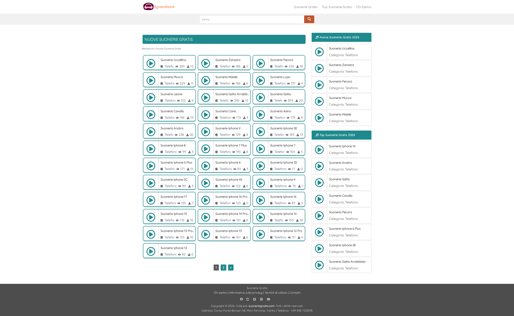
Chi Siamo (363, 7)
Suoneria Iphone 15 (174, 214)
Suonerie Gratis (305, 7)
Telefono (171, 66)
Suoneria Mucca (172, 77)
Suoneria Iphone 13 (228, 231)
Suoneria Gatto (280, 94)
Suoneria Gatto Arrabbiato (232, 94)
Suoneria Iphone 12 (174, 248)
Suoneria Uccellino (173, 60)
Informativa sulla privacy (245, 292)
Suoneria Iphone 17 (174, 197)
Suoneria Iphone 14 (283, 214)
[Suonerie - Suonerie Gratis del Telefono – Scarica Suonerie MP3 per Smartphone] (162, 7)
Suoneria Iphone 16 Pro (231, 197)
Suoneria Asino (280, 111)
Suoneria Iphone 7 (282, 145)
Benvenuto (148, 48)
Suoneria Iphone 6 (228, 162)
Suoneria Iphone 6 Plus (176, 162)
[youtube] (248, 299)
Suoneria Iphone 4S (228, 179)
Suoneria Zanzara (227, 60)
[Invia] (309, 19)
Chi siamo (220, 292)
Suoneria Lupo (280, 77)
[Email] (269, 299)
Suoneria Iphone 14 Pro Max (232, 214)
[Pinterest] (262, 299)
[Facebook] (242, 299)
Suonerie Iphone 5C (174, 179)
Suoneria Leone (171, 94)
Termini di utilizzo (276, 292)
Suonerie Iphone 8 (173, 145)
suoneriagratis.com (261, 306)
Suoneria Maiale (226, 77)
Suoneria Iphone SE (283, 128)
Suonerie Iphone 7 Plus (231, 145)
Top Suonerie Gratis (337, 7)
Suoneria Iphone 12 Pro (286, 231)
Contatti (295, 292)
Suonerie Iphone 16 (283, 197)
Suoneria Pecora (281, 60)
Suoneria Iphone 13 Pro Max (177, 231)
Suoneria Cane (225, 111)
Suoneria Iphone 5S (283, 162)
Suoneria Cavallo (172, 111)
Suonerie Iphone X (228, 128)
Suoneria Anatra (172, 128)
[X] (255, 299)
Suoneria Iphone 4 (282, 179)
